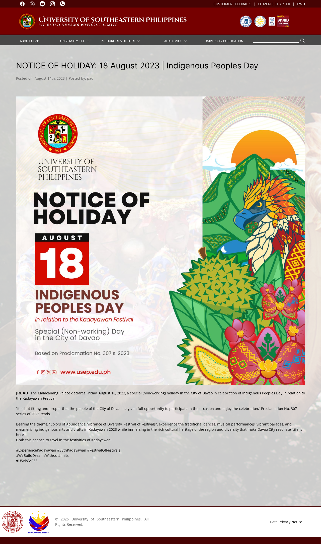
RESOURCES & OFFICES (119, 41)
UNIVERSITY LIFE (73, 41)
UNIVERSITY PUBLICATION (224, 41)
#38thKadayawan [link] (71, 450)
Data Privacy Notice (286, 521)
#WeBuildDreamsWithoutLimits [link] (42, 455)
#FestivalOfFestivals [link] (103, 450)
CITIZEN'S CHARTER (274, 4)
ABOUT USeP (29, 41)
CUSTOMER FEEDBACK (232, 4)
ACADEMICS (174, 41)
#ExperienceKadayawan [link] (36, 450)
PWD (301, 4)
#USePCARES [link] (27, 460)
